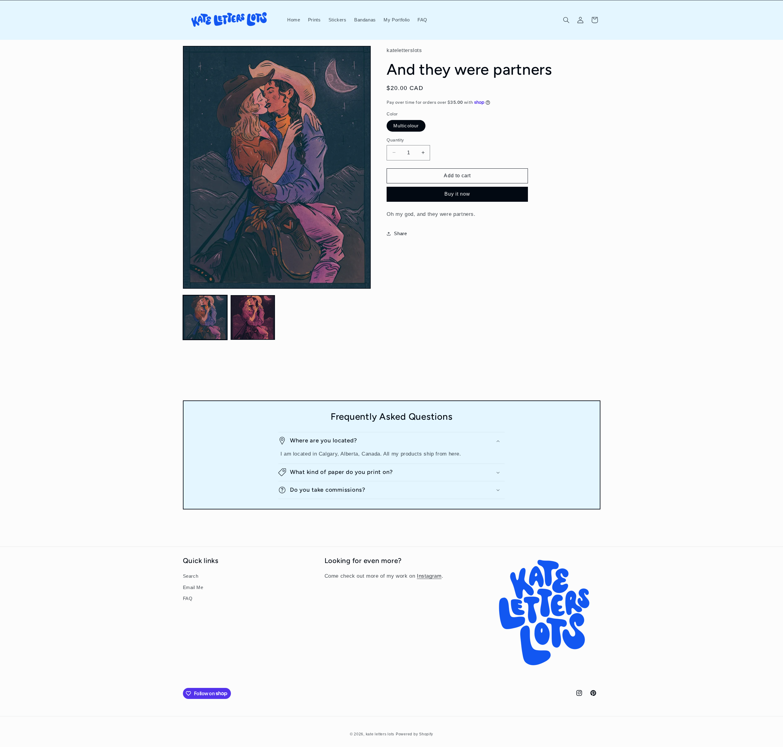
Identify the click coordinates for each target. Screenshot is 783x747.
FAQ (188, 598)
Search (191, 576)
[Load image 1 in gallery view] (205, 317)
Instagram (429, 576)
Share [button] (400, 233)
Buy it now (457, 194)
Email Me (193, 587)
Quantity (395, 139)
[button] (566, 20)
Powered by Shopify (414, 734)
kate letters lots (380, 734)
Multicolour (406, 125)
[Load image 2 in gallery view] (253, 317)
